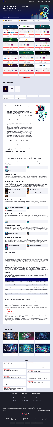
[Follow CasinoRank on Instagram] (41, 410)
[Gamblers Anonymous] (12, 419)
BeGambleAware (9, 311)
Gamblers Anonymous (10, 313)
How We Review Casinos (37, 400)
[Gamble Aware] (36, 419)
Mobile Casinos (31, 1)
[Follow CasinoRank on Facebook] (39, 410)
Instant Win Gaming (25, 400)
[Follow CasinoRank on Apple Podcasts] (49, 410)
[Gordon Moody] (25, 419)
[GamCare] (18, 419)
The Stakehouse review (42, 48)
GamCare (8, 309)
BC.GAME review (26, 35)
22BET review (42, 35)
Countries (14, 400)
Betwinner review (26, 61)
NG (3, 410)
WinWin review (42, 61)
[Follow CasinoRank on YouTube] (45, 410)
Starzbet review (10, 61)
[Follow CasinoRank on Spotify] (47, 410)
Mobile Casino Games (39, 1)
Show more (26, 77)
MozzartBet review (26, 48)
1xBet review (10, 35)
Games (14, 397)
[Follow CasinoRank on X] (43, 410)
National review (26, 74)
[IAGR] (7, 419)
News (49, 1)
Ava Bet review (10, 48)
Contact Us (37, 397)
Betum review (42, 74)
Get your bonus (10, 34)
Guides (45, 1)
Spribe (25, 397)
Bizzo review (10, 74)
